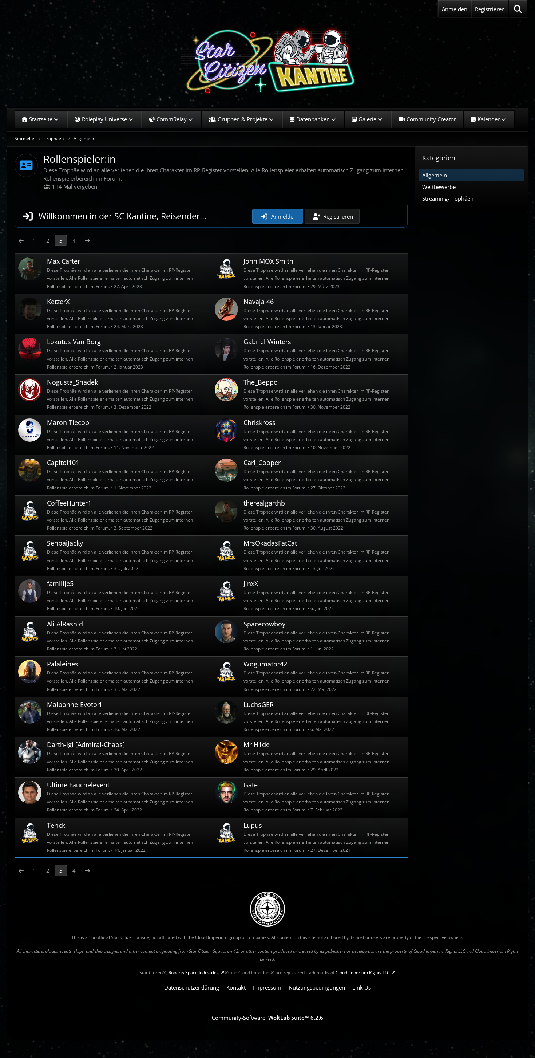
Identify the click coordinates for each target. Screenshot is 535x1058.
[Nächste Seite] (87, 240)
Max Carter (63, 261)
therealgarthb (264, 503)
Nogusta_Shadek (72, 382)
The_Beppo (260, 382)
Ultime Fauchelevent (78, 784)
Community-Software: (267, 1017)
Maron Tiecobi (69, 422)
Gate (250, 784)
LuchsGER (258, 704)
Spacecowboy (264, 624)
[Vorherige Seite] (21, 240)
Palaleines (62, 664)
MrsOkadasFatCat (270, 543)
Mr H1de (256, 744)
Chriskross (259, 422)
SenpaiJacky (65, 543)
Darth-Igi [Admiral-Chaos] (86, 744)
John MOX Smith (268, 261)
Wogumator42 (265, 664)
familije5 (60, 583)
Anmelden (454, 9)
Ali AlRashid (65, 624)
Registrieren (490, 9)
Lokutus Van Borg (74, 341)
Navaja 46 (258, 301)
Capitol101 (63, 462)
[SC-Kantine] (267, 60)
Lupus (252, 825)
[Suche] (518, 9)
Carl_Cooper (262, 462)
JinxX (250, 583)
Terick (56, 825)
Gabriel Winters (267, 341)
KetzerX (58, 301)
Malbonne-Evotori (74, 704)
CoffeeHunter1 (69, 503)
